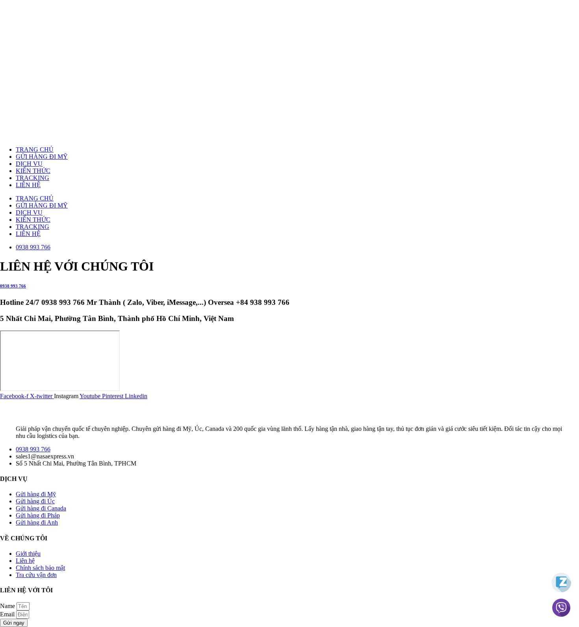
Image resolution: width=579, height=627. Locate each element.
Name (8, 606)
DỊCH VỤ (29, 163)
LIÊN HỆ (28, 185)
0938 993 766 (13, 286)
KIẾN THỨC (33, 170)
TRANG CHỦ (35, 149)
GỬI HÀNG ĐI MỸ (42, 156)
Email (8, 614)
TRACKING (32, 177)
